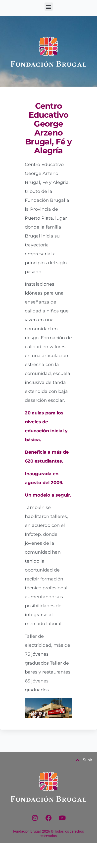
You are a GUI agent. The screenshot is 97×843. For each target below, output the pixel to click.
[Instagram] (35, 818)
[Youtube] (62, 818)
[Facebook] (48, 818)
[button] (49, 6)
